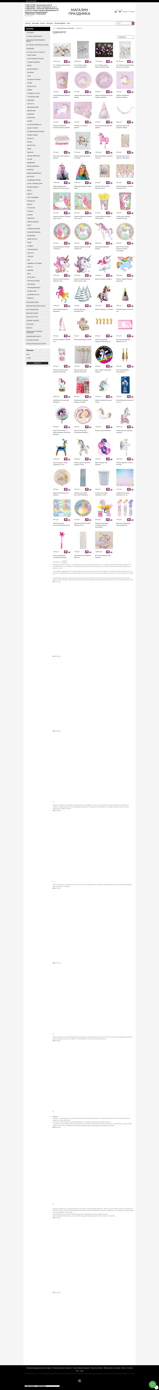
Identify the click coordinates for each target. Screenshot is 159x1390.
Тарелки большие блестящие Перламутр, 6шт (61, 524)
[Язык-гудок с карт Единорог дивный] (62, 141)
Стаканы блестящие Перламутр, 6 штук (101, 494)
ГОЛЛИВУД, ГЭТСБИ (33, 93)
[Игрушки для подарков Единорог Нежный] (83, 385)
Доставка (35, 23)
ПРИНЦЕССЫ (31, 201)
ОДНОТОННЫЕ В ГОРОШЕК (35, 58)
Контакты (49, 23)
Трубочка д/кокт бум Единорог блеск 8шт (80, 371)
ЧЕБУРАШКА (31, 284)
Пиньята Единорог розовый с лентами (104, 157)
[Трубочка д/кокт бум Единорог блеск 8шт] (83, 355)
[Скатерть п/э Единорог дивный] (83, 110)
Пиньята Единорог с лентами (104, 309)
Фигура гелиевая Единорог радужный (124, 280)
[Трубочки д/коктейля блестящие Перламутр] (83, 478)
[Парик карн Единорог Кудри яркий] (83, 171)
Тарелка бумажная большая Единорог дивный (103, 96)
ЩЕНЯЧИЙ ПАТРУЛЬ (33, 294)
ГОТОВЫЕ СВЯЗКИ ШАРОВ (34, 36)
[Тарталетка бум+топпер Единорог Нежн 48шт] (62, 355)
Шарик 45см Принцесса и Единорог (60, 494)
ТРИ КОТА (30, 253)
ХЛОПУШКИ (29, 324)
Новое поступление (97, 1368)
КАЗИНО (29, 121)
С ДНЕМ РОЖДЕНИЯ (33, 62)
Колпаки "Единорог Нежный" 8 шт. (61, 340)
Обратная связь (108, 1368)
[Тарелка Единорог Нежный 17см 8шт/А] (62, 231)
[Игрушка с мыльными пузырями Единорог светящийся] (104, 508)
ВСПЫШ (29, 83)
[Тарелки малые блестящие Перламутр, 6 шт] (83, 508)
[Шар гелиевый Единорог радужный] (62, 294)
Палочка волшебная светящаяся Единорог (60, 556)
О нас (81, 1371)
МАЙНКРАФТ (31, 162)
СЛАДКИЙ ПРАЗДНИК (34, 232)
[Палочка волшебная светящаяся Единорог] (62, 540)
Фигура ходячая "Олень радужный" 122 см (60, 463)
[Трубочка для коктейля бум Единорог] (83, 540)
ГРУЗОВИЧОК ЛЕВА (33, 97)
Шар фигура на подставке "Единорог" (61, 401)
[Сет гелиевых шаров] (83, 50)
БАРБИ (29, 65)
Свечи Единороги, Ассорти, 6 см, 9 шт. (125, 401)
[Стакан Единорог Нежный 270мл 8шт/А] (104, 201)
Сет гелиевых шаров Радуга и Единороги (61, 66)
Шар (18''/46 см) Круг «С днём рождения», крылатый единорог (61, 432)
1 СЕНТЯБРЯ (30, 32)
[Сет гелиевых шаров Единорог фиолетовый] (104, 50)
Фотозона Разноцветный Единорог (102, 556)
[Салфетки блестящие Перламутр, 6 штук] (125, 478)
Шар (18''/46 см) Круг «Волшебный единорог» (81, 431)
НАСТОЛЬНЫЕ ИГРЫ (32, 309)
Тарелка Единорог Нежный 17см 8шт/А (61, 247)
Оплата (42, 23)
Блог (68, 23)
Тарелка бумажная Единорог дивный (83, 96)
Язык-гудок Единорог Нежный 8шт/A (122, 371)
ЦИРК (29, 274)
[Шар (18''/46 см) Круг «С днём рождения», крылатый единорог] (62, 415)
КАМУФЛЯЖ (31, 117)
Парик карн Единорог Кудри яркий (82, 187)
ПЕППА (29, 190)
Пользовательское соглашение (62, 1368)
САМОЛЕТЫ (31, 218)
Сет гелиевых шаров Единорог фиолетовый (102, 66)
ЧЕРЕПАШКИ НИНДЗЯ (33, 287)
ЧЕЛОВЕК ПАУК (32, 291)
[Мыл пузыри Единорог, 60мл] (83, 324)
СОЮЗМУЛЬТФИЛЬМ (33, 228)
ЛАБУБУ (29, 142)
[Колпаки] (83, 294)
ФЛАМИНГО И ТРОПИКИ (34, 263)
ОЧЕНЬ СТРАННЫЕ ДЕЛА (34, 183)
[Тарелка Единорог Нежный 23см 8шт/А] (83, 231)
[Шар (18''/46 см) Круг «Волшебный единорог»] (83, 415)
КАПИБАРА (30, 114)
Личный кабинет (60, 23)
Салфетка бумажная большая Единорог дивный (61, 126)
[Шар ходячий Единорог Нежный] (104, 231)
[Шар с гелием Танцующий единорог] (104, 355)
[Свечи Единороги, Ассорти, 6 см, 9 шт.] (125, 385)
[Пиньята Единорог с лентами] (104, 294)
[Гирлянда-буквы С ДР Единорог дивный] (125, 110)
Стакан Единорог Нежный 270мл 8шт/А (103, 217)
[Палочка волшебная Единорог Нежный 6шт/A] (104, 324)
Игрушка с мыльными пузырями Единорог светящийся (101, 525)
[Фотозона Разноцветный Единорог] (104, 540)
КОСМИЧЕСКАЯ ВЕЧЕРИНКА (35, 131)
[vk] (79, 1380)
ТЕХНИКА (30, 246)
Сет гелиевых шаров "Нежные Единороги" (80, 66)
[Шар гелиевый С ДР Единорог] (104, 447)
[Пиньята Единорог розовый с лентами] (104, 141)
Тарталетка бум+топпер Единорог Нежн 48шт (60, 371)
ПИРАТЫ (29, 194)
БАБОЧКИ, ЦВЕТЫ (32, 69)
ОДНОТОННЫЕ (31, 55)
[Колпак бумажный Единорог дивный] (104, 110)
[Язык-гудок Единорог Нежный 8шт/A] (125, 355)
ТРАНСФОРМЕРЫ (32, 249)
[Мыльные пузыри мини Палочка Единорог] (125, 508)
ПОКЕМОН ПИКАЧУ (33, 187)
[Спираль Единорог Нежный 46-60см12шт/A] (125, 171)
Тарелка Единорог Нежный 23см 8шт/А (82, 247)
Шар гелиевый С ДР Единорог (101, 463)
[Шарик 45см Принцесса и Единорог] (62, 478)
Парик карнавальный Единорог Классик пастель (61, 187)
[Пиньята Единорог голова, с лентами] (125, 447)
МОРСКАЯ (30, 169)
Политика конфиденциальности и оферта (39, 1368)
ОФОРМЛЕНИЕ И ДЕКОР (33, 336)
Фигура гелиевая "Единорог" (104, 279)
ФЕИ (28, 260)
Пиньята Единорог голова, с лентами (124, 463)
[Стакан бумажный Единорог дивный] (62, 80)
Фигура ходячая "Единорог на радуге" (124, 431)
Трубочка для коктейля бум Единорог (82, 556)
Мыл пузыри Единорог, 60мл (82, 339)
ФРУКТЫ (30, 267)
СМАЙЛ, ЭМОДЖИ (32, 222)
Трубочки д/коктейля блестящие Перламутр (81, 494)
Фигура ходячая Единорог (103, 430)
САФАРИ (30, 215)
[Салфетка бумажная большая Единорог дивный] (62, 110)
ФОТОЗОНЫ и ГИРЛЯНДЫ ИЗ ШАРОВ (37, 45)
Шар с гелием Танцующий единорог (103, 371)
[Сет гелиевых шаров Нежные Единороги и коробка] (125, 50)
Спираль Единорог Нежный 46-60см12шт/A (124, 187)
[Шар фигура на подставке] (62, 385)
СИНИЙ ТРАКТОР (32, 239)
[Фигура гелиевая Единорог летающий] (83, 141)
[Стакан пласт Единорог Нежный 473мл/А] (125, 201)
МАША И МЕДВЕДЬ (33, 166)
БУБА (29, 76)
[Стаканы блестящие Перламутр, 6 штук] (104, 478)
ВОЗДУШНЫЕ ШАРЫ (32, 302)
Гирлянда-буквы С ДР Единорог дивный (122, 126)
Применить (37, 363)
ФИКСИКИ (30, 270)
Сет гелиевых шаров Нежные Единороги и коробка (125, 66)
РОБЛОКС (30, 211)
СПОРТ (29, 225)
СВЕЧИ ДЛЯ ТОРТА (32, 317)
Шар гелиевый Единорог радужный (60, 310)
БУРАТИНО (30, 72)
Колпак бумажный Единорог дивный (103, 126)
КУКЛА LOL (30, 138)
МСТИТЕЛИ (30, 176)
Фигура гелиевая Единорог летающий (82, 157)
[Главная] (54, 28)
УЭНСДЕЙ (30, 256)
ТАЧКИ (29, 242)
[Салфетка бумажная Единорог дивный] (125, 80)
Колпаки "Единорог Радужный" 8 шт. (80, 310)
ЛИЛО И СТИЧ (31, 145)
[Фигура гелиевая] (104, 264)
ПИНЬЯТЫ (29, 328)
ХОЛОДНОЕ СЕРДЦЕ (33, 281)
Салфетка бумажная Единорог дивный (122, 96)
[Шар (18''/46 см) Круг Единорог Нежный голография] (125, 231)
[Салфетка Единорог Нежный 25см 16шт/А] (62, 201)
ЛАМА (29, 149)
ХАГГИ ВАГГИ (31, 277)
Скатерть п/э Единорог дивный (81, 126)
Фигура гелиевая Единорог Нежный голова (61, 280)
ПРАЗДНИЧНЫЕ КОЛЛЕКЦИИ (65, 28)
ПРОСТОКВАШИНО (33, 197)
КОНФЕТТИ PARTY (32, 128)
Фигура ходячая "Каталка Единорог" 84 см (82, 463)
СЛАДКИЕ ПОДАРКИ (32, 320)
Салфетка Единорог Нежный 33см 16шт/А (82, 217)
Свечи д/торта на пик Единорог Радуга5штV (123, 157)
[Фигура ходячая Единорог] (104, 415)
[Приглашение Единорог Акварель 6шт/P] (125, 324)
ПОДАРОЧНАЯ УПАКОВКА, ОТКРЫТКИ (34, 332)
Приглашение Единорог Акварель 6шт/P (123, 340)
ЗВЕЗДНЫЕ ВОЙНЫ (33, 107)
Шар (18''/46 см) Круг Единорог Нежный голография (122, 248)
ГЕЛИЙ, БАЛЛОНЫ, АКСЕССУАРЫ (36, 344)
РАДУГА (29, 204)
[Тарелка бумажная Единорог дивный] (83, 80)
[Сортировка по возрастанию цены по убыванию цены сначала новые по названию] (125, 37)
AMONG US (30, 298)
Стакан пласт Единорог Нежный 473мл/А (123, 217)
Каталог (28, 23)
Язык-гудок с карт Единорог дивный (61, 157)
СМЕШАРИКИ (31, 235)
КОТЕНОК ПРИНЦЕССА (34, 124)
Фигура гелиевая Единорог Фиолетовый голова (82, 280)
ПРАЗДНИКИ (30, 48)
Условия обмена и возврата (81, 1368)
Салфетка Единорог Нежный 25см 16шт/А (61, 217)
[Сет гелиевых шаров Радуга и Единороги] (62, 50)
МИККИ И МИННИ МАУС (34, 173)
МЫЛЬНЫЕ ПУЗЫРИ (32, 313)
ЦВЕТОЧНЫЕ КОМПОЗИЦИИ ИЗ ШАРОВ (35, 40)
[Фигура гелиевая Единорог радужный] (125, 264)
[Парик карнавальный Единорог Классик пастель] (62, 171)
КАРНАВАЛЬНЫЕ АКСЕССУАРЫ (35, 306)
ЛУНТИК (29, 159)
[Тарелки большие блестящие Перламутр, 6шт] (62, 508)
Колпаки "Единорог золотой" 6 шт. (125, 310)
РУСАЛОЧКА (31, 208)
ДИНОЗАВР (30, 100)
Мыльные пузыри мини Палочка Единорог (123, 524)
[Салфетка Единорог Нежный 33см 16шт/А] (83, 201)
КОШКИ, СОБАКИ (32, 135)
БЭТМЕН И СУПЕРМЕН (34, 79)
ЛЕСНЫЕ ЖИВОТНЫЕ (33, 156)
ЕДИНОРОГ (30, 104)
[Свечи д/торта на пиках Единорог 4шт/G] (104, 171)
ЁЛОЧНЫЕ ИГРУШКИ (32, 340)
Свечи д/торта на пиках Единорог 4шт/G (102, 187)
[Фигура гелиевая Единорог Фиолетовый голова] (83, 264)
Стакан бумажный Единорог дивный (61, 96)
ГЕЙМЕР (29, 90)
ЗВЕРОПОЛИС (31, 111)
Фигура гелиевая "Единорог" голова (104, 401)
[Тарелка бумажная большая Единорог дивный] (104, 80)
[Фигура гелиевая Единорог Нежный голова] (62, 264)
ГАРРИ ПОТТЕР (31, 86)
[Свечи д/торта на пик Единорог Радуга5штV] (125, 141)
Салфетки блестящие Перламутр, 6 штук (122, 494)
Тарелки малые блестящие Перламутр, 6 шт (82, 524)
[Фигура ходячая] (125, 415)
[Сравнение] (116, 11)
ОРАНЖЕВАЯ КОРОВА (34, 180)
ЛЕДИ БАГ (30, 152)
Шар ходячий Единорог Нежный (102, 247)
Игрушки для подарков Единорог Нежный (81, 401)
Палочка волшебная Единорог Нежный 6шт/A (102, 340)
